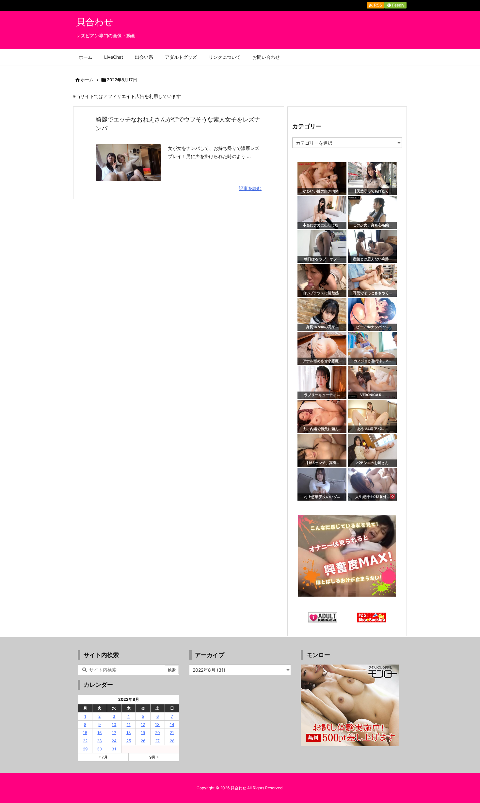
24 (114, 740)
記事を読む (250, 188)
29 (85, 749)
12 (143, 724)
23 (99, 740)
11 (129, 724)
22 (85, 740)
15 (85, 732)
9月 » (153, 757)
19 (143, 732)
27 (157, 740)
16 (99, 732)
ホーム (87, 79)
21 (172, 732)
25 (128, 740)
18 (128, 732)
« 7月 (103, 757)
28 (172, 740)
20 (157, 732)
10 (114, 724)
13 (157, 724)
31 (114, 749)
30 (99, 749)
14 (172, 724)
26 (143, 740)
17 (114, 732)
